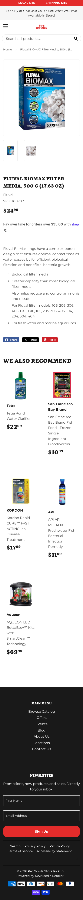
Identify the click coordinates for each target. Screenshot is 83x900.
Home (7, 49)
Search (15, 846)
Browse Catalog (41, 711)
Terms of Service (20, 851)
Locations (41, 743)
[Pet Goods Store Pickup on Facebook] (76, 859)
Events (41, 724)
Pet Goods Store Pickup (45, 871)
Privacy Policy (35, 846)
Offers (42, 718)
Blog (42, 730)
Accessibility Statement (54, 851)
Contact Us (41, 749)
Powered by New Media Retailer (40, 876)
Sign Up (41, 831)
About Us (42, 736)
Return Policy (60, 846)
